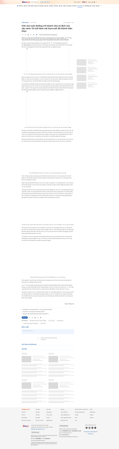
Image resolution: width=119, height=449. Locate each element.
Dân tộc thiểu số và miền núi (81, 409)
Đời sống (69, 5)
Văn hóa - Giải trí (62, 5)
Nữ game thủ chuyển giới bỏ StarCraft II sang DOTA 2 (36, 313)
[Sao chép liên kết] (31, 35)
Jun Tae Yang (52, 320)
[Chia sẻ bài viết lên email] (28, 35)
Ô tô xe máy (49, 414)
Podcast (91, 414)
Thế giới (51, 5)
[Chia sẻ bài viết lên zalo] (25, 35)
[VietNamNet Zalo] (95, 428)
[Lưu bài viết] (34, 35)
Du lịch (93, 5)
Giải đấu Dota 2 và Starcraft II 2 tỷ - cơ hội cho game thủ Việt (37, 309)
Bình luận (25, 317)
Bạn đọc (98, 5)
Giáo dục (46, 5)
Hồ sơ (76, 417)
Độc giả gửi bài (94, 431)
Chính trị (21, 5)
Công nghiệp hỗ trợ (65, 414)
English (76, 414)
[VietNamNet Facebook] (87, 428)
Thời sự (25, 5)
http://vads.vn (66, 434)
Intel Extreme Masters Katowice (30, 323)
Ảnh (76, 420)
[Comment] (36, 35)
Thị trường (33, 22)
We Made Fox (60, 320)
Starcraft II (43, 323)
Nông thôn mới (64, 420)
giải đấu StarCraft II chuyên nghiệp (38, 320)
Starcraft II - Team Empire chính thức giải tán (34, 311)
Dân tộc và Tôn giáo (39, 5)
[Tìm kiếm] (96, 2)
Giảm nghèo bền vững (66, 417)
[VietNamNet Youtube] (89, 428)
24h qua (92, 417)
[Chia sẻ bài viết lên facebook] (23, 35)
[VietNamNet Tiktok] (92, 428)
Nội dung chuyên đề (79, 412)
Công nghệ (79, 5)
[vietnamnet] (26, 2)
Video (91, 409)
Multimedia (92, 412)
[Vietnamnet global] (84, 2)
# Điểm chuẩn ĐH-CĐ (45, 2)
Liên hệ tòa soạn (35, 432)
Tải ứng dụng (87, 431)
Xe (83, 5)
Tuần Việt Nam (77, 2)
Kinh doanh (30, 5)
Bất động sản (88, 5)
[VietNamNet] (17, 5)
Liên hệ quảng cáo (64, 425)
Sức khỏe (74, 5)
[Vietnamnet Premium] (26, 410)
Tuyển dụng (90, 433)
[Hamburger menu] (101, 6)
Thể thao (56, 5)
